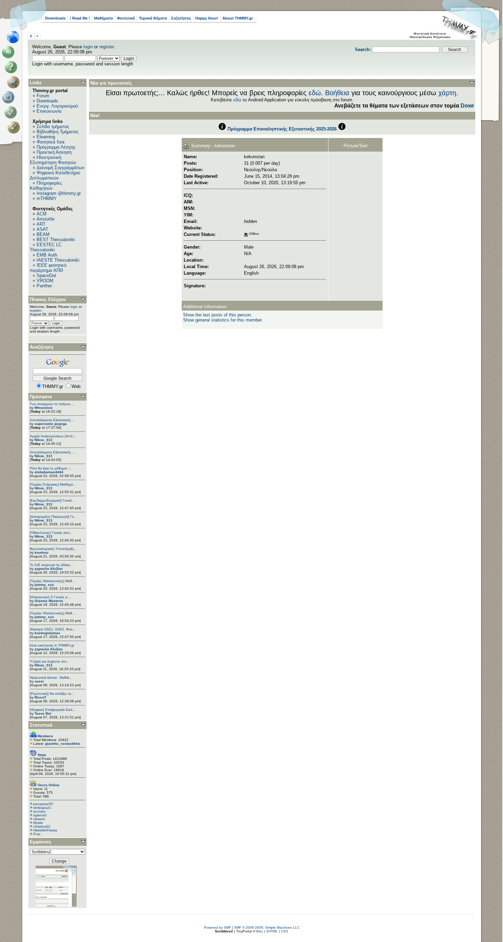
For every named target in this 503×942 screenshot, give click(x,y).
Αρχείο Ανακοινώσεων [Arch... (53, 436)
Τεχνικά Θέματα (153, 18)
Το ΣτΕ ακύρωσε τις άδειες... (51, 565)
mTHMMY (47, 198)
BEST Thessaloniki (56, 239)
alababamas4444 (49, 472)
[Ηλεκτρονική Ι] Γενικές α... (50, 597)
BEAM (43, 234)
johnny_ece (44, 585)
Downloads (55, 18)
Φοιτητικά (126, 18)
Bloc (259, 931)
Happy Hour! (206, 18)
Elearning (46, 136)
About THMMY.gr (237, 18)
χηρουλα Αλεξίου (49, 568)
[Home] (15, 37)
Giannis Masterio (49, 601)
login (88, 46)
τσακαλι (39, 819)
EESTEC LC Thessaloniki (46, 247)
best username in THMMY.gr (52, 645)
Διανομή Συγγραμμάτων (61, 167)
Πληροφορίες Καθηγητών (46, 185)
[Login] (12, 112)
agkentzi (40, 815)
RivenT (40, 697)
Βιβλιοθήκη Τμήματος (57, 131)
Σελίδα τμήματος (53, 126)
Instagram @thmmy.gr (59, 193)
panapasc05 (43, 804)
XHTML (272, 931)
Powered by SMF (217, 927)
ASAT (42, 229)
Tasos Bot (43, 713)
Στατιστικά (41, 725)
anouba (39, 811)
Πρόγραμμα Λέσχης (56, 147)
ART (41, 224)
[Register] (15, 127)
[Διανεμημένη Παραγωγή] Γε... (53, 516)
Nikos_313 (43, 440)
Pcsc (37, 834)
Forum (43, 95)
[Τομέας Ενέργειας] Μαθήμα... (53, 484)
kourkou (41, 552)
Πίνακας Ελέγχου (48, 299)
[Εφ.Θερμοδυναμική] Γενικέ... (52, 500)
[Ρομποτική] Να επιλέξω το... (52, 693)
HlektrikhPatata (45, 830)
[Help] (12, 67)
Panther (44, 285)
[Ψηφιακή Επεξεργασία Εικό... (53, 710)
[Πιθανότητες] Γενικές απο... (51, 533)
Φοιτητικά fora (50, 142)
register (106, 46)
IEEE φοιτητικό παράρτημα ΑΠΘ (48, 268)
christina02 (41, 826)
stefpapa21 (42, 807)
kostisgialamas (47, 633)
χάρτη (447, 93)
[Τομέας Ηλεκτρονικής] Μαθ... (52, 581)
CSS (284, 931)
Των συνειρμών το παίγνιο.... (52, 404)
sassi (39, 681)
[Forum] (9, 52)
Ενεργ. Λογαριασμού (57, 106)
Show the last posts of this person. (217, 314)
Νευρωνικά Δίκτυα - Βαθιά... (51, 677)
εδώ (315, 93)
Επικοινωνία (49, 111)
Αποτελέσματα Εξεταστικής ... (52, 420)
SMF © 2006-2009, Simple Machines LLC (266, 927)
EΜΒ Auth (47, 255)
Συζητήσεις (181, 18)
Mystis (38, 823)
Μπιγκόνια (43, 408)
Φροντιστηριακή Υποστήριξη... (53, 549)
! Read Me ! (80, 18)
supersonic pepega (51, 424)
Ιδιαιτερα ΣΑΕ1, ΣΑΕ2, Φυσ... (53, 629)
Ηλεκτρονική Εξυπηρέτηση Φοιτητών (53, 160)
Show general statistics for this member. (223, 320)
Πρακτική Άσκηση (54, 152)
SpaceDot (46, 275)
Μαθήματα (103, 18)
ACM (42, 213)
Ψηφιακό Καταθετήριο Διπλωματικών (55, 175)
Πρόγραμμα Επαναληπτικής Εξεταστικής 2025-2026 (282, 128)
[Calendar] (9, 97)
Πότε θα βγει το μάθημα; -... (51, 468)
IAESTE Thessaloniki (58, 260)
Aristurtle (45, 219)
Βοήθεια (337, 93)
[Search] (15, 82)
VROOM (45, 280)
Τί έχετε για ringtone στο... (50, 661)
